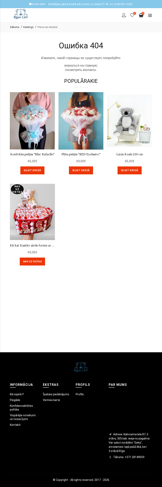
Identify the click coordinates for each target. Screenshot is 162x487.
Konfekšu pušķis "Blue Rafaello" (32, 154)
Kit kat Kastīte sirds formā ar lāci (32, 245)
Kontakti (15, 424)
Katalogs (28, 27)
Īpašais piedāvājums (56, 394)
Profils (80, 394)
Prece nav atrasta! (47, 27)
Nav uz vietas (32, 261)
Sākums (14, 27)
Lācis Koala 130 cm (129, 154)
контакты (89, 70)
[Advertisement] (81, 314)
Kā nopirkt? (17, 394)
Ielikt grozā (32, 170)
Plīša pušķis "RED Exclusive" (81, 154)
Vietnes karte (51, 400)
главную (91, 65)
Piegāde (15, 400)
